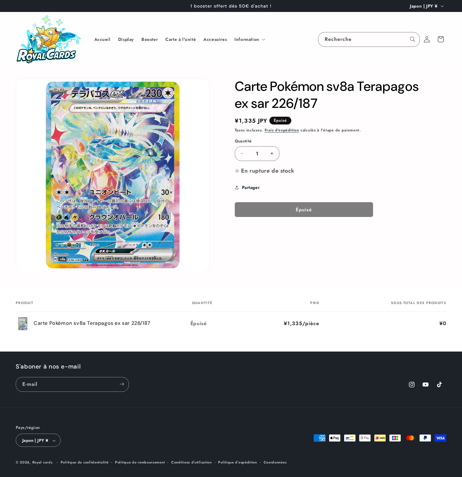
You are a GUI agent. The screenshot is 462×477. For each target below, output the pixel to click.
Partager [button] (251, 187)
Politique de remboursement (140, 462)
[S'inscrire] (122, 384)
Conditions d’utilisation (191, 462)
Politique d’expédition (237, 462)
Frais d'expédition (282, 130)
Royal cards (42, 462)
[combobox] (369, 39)
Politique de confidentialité (85, 462)
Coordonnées (275, 462)
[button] (249, 39)
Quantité (243, 141)
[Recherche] (413, 39)
